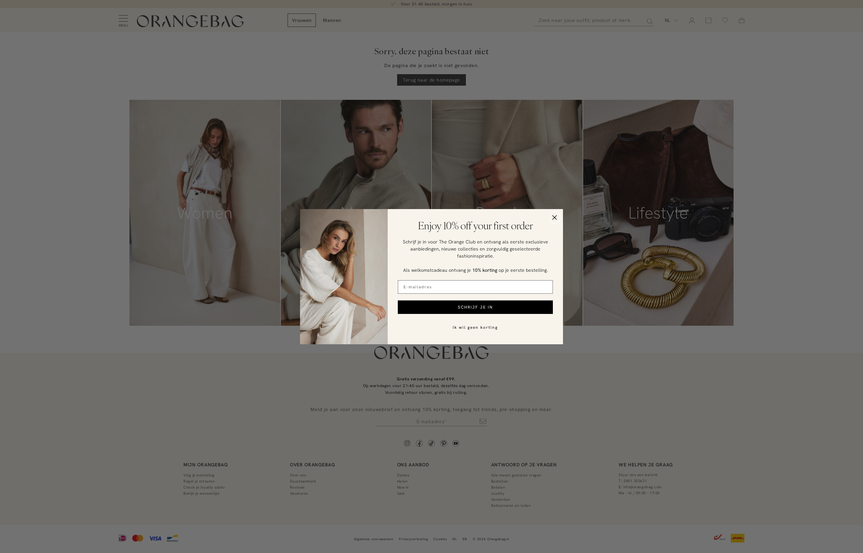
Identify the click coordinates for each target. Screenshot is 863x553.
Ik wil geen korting (475, 327)
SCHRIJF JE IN (475, 307)
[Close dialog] (554, 217)
